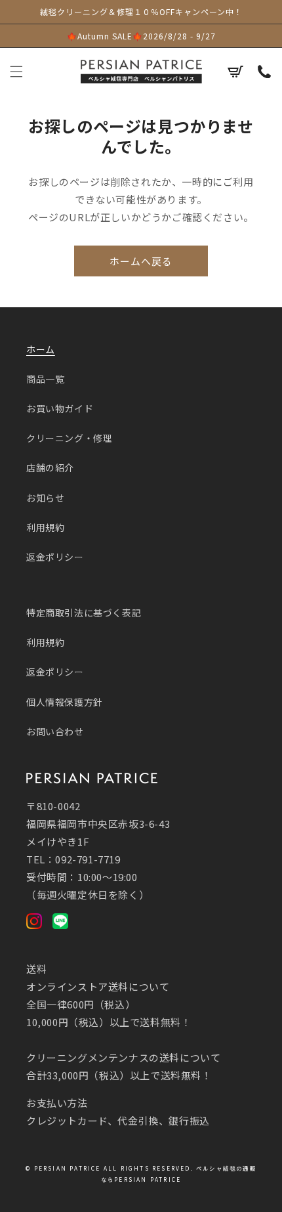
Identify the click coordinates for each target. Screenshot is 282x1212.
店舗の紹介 (50, 467)
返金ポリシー (55, 556)
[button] (16, 71)
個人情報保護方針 (64, 701)
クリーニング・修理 (69, 437)
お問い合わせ (55, 731)
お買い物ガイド (59, 408)
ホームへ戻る (141, 261)
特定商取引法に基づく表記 (83, 612)
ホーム (40, 349)
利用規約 (45, 527)
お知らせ (45, 497)
